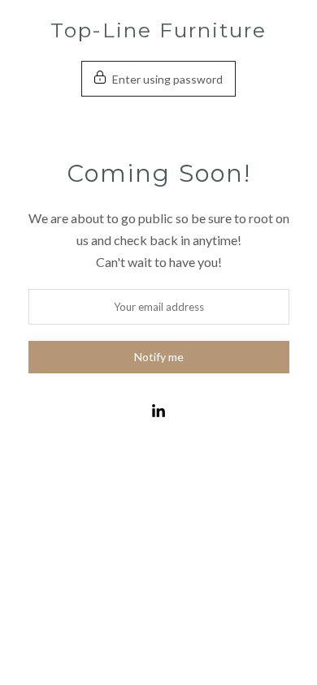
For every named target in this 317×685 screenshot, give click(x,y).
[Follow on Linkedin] (158, 411)
